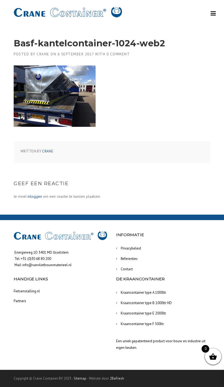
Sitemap (80, 378)
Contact (127, 269)
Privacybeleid (131, 248)
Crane (43, 54)
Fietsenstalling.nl (27, 291)
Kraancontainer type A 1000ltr (143, 292)
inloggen (35, 196)
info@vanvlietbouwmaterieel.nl (47, 265)
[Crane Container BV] (68, 12)
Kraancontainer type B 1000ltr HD (146, 303)
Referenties (129, 258)
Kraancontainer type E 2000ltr (143, 313)
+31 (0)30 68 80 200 (36, 258)
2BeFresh (117, 378)
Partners (20, 301)
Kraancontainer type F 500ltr (142, 324)
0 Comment (118, 54)
